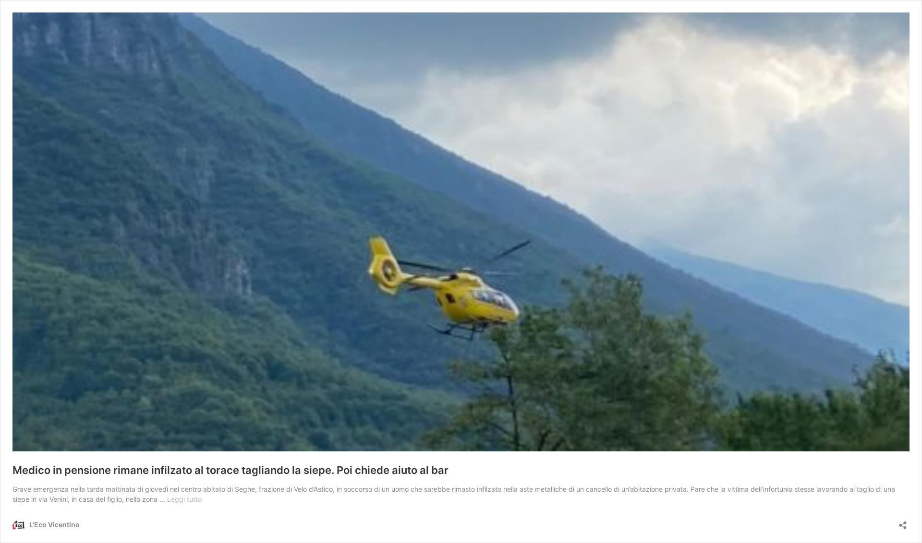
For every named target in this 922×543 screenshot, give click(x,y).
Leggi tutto (184, 499)
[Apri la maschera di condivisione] (903, 522)
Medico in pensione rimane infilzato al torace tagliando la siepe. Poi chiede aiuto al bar (230, 470)
